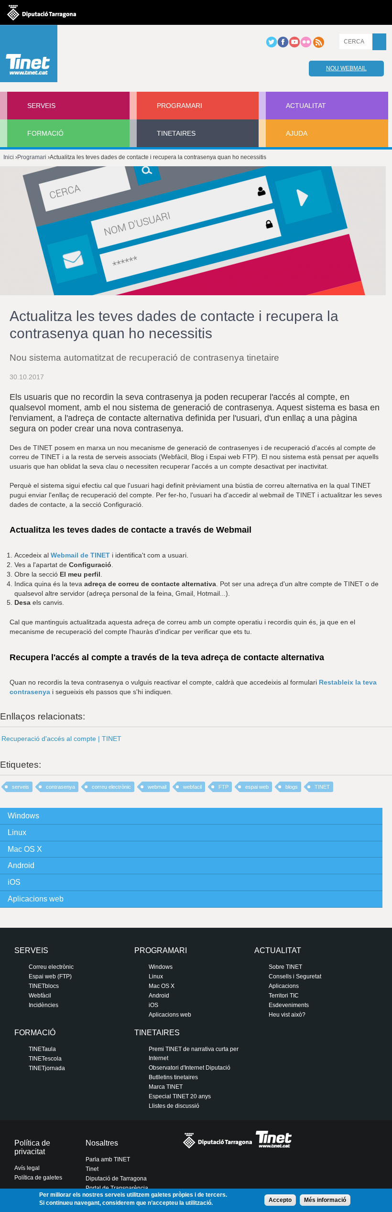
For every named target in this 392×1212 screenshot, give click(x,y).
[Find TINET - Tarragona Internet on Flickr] (306, 46)
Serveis (41, 105)
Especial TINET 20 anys (180, 1096)
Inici (8, 157)
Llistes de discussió (174, 1106)
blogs (291, 787)
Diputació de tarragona (41, 12)
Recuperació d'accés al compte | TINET (61, 738)
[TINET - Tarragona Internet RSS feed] (318, 46)
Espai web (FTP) (50, 976)
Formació (45, 133)
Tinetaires (176, 133)
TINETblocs (44, 986)
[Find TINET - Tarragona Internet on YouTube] (294, 46)
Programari (179, 105)
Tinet (92, 1169)
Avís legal (27, 1168)
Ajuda (296, 133)
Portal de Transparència (117, 1188)
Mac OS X (25, 849)
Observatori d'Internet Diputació (189, 1067)
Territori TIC (284, 995)
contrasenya (60, 787)
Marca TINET (166, 1086)
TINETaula (42, 1049)
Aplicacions (284, 986)
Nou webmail (346, 68)
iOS (14, 882)
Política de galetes (38, 1177)
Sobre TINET (285, 967)
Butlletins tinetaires (173, 1077)
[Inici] (28, 56)
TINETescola (45, 1058)
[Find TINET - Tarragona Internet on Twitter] (271, 46)
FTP (223, 787)
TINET (322, 787)
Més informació (325, 1200)
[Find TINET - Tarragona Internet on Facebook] (283, 46)
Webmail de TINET (80, 555)
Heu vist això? (287, 1014)
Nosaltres (102, 1143)
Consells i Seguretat (295, 976)
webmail (157, 787)
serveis (20, 787)
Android (21, 865)
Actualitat (306, 105)
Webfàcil (40, 995)
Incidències (43, 1005)
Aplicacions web (36, 899)
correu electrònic (111, 787)
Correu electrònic (51, 967)
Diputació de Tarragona (116, 1178)
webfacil (192, 787)
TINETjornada (47, 1068)
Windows (23, 816)
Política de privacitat (32, 1147)
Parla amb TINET (108, 1159)
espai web (257, 787)
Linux (17, 832)
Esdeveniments (289, 1005)
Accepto (280, 1200)
